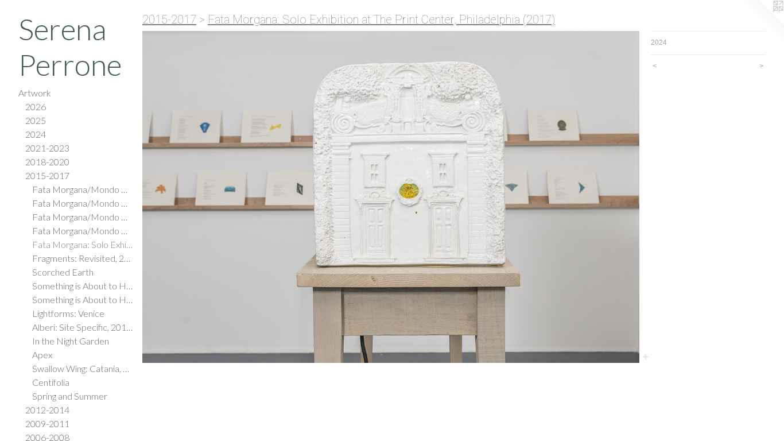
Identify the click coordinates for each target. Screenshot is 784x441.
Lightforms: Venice (68, 313)
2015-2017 (47, 175)
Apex (42, 354)
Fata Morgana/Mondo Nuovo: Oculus (82, 203)
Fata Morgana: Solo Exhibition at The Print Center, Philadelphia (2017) (82, 244)
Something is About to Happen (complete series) (82, 285)
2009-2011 (47, 423)
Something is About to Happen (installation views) (82, 299)
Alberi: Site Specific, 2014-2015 (82, 327)
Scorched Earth (63, 271)
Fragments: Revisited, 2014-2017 (82, 258)
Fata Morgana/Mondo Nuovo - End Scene (82, 230)
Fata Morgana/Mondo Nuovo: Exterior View (82, 216)
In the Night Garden (70, 340)
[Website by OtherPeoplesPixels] (761, 23)
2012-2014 (47, 409)
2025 (35, 120)
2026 (35, 106)
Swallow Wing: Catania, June (82, 368)
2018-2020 (47, 161)
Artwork (34, 92)
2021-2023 (47, 147)
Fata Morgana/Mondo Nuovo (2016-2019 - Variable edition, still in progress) (82, 189)
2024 (35, 134)
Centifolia (50, 382)
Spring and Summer (69, 395)
